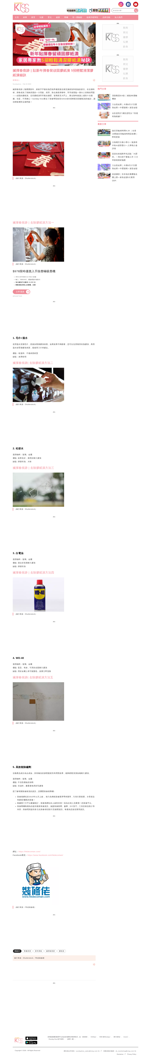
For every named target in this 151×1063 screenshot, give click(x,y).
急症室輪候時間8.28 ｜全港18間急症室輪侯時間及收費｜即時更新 (125, 134)
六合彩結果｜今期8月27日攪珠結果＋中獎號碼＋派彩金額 (124, 106)
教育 (33, 17)
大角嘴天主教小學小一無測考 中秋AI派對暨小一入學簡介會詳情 (124, 145)
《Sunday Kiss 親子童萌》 (56, 1039)
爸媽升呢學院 (92, 17)
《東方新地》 (116, 1037)
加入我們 (118, 17)
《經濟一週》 (70, 1039)
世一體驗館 (77, 17)
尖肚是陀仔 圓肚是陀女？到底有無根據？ (125, 114)
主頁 (17, 17)
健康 (58, 17)
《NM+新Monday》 (104, 1037)
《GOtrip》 (93, 1037)
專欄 (66, 17)
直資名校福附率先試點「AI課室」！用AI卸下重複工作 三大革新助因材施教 (125, 157)
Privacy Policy (131, 1054)
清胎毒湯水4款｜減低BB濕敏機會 (124, 97)
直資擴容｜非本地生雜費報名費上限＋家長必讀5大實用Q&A (124, 177)
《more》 (126, 1037)
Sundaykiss (17, 84)
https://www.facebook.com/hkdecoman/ (45, 855)
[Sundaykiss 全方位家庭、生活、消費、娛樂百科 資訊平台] (31, 7)
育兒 (50, 17)
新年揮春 (38, 951)
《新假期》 (84, 1037)
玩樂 (41, 17)
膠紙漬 (61, 951)
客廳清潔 (27, 951)
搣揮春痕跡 (50, 951)
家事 (25, 17)
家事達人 (16, 80)
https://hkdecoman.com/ (29, 852)
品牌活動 (106, 17)
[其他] (94, 81)
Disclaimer (120, 1054)
